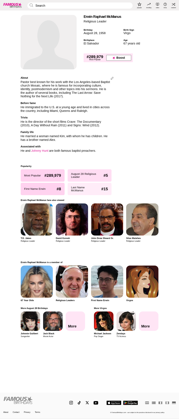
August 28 (90, 33)
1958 (102, 33)
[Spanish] (147, 403)
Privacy (27, 412)
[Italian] (167, 403)
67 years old (131, 43)
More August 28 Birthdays (34, 308)
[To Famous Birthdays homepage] (12, 5)
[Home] (31, 400)
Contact (16, 412)
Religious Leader (95, 21)
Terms (37, 412)
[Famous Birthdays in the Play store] (130, 403)
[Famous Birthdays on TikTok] (79, 403)
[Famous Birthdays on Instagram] (71, 403)
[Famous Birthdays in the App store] (114, 403)
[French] (160, 403)
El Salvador (91, 43)
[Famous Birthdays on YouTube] (96, 402)
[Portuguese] (154, 403)
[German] (174, 403)
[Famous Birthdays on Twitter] (87, 403)
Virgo (127, 33)
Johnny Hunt (39, 150)
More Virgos (100, 308)
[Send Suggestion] (112, 78)
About (5, 412)
